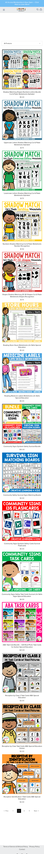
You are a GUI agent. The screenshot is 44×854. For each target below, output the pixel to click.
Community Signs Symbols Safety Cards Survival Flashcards (22, 545)
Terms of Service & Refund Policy (15, 847)
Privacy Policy (34, 847)
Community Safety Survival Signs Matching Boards (22, 495)
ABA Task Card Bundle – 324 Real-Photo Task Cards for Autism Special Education (22, 646)
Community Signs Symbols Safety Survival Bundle (22, 446)
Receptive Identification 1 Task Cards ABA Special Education (22, 798)
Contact (22, 849)
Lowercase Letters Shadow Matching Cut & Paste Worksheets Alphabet (22, 194)
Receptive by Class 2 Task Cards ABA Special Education (22, 696)
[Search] (38, 9)
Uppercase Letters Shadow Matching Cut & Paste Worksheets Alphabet (22, 144)
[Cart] (42, 9)
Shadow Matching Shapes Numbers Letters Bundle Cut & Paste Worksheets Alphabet (22, 93)
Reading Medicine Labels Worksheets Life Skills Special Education (22, 397)
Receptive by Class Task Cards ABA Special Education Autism (22, 747)
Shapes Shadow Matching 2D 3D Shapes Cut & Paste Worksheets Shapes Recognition (22, 295)
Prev (6, 811)
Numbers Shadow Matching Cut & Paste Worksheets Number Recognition (22, 245)
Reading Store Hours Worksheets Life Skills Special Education (22, 346)
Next (35, 811)
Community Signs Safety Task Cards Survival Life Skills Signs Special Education (22, 595)
